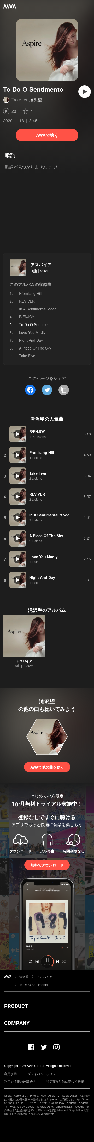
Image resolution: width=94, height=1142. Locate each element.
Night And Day (31, 340)
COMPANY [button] (17, 1023)
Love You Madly (32, 332)
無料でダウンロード (47, 865)
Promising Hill (30, 293)
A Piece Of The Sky (35, 348)
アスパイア (41, 264)
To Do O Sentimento (33, 984)
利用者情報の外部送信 (20, 1081)
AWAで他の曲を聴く (47, 767)
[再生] (84, 91)
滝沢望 (35, 100)
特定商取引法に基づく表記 (65, 1081)
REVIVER (27, 301)
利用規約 (10, 1073)
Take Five (27, 355)
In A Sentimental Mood (38, 308)
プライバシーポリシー (43, 1073)
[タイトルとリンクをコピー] (63, 390)
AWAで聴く (47, 135)
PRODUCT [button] (16, 1006)
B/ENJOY (26, 316)
